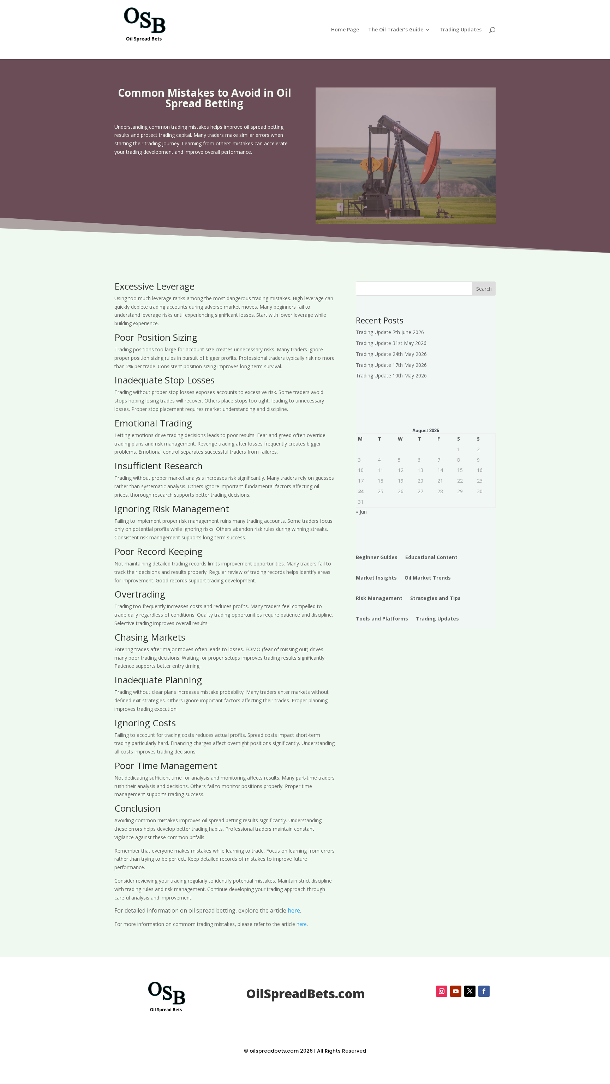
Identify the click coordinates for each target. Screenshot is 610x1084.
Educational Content (431, 557)
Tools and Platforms (382, 618)
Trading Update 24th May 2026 (391, 354)
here (294, 910)
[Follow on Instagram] (441, 991)
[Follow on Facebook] (484, 991)
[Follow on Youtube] (455, 991)
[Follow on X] (470, 991)
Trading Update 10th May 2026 (391, 375)
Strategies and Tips (435, 598)
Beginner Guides (376, 557)
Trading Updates (460, 30)
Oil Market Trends (428, 577)
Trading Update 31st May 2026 (391, 343)
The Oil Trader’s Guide (395, 30)
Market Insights (376, 577)
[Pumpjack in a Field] (406, 222)
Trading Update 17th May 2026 (391, 365)
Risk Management (379, 598)
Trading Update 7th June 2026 (390, 332)
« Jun (361, 511)
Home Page (345, 30)
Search (484, 288)
